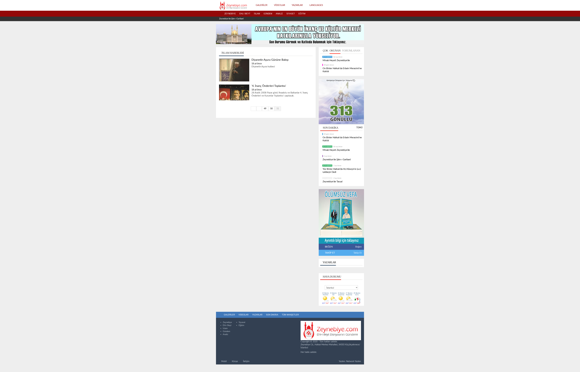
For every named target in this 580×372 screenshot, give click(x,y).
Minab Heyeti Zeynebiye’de (336, 60)
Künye (234, 361)
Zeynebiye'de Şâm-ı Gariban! (231, 19)
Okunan (335, 50)
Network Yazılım (353, 361)
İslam (257, 14)
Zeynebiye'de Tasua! (333, 181)
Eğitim (301, 14)
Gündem (268, 14)
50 (271, 109)
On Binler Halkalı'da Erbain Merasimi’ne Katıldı (342, 70)
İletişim (246, 361)
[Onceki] (259, 108)
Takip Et (357, 253)
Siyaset (290, 14)
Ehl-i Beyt (244, 14)
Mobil (224, 361)
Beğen (358, 247)
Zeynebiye (230, 14)
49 (265, 109)
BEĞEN (329, 247)
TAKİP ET (329, 253)
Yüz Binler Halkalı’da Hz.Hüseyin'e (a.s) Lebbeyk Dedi (342, 170)
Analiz (279, 14)
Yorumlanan (351, 50)
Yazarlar (329, 262)
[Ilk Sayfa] (253, 108)
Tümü (359, 128)
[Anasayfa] (219, 14)
